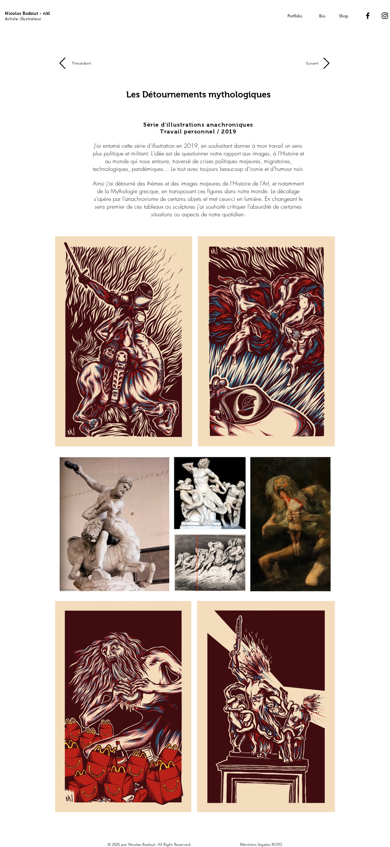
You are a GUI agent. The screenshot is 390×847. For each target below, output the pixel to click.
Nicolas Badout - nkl (27, 13)
